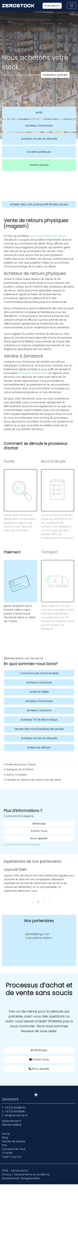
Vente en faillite (39, 692)
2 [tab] (38, 902)
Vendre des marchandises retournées (39, 729)
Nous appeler (39, 838)
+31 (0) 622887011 (15, 1108)
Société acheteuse (39, 152)
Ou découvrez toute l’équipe (22, 844)
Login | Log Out (11, 1156)
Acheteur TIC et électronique (39, 719)
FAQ (4, 1145)
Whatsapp (39, 823)
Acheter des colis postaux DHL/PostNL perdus (39, 204)
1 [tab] (33, 902)
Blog (5, 1137)
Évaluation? (52, 5)
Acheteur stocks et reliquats (39, 139)
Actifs (39, 112)
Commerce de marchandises (39, 673)
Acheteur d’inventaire (39, 125)
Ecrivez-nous (39, 831)
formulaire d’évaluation (33, 373)
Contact (7, 1153)
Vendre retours (39, 165)
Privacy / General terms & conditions (26, 1174)
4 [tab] (49, 902)
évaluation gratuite (55, 75)
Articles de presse (13, 1141)
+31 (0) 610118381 (15, 1111)
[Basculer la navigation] (71, 6)
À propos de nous (13, 1149)
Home (6, 1134)
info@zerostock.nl (16, 1115)
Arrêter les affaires (39, 747)
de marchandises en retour (48, 236)
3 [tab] (44, 902)
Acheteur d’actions (39, 710)
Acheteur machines (39, 682)
